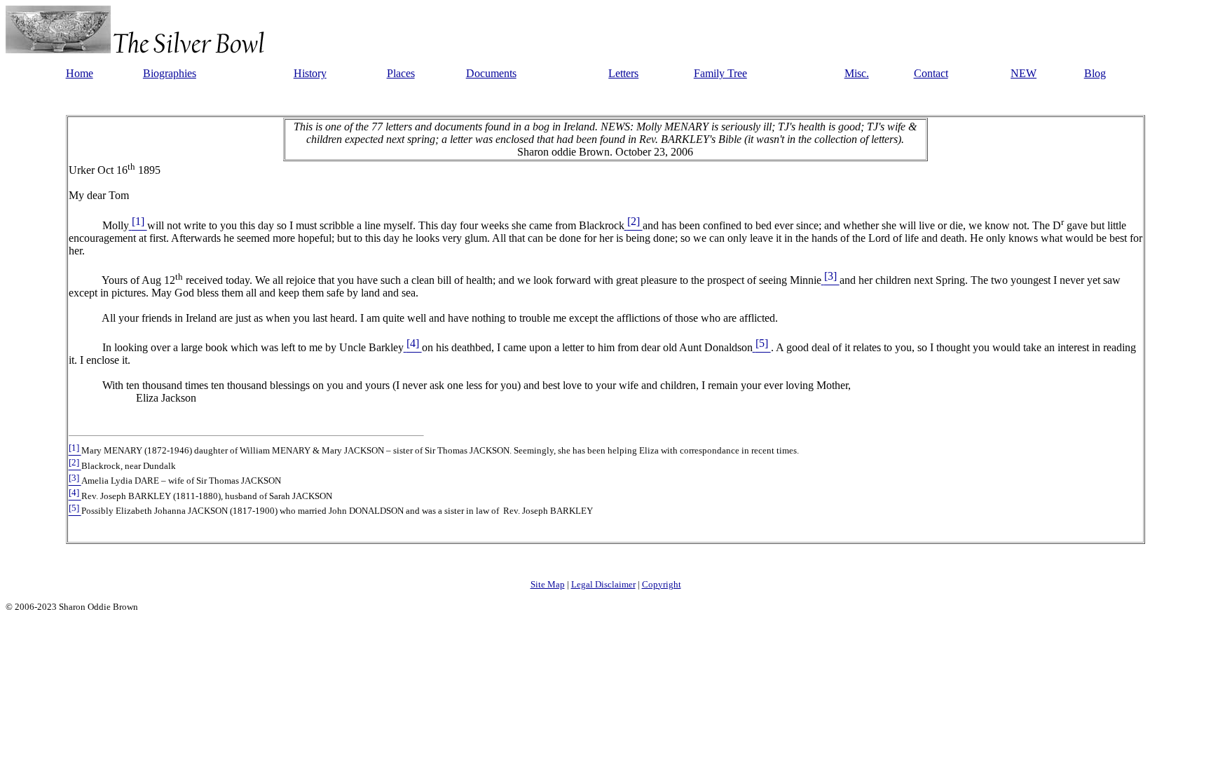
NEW (1023, 73)
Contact (931, 73)
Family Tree (720, 73)
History (310, 73)
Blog (1095, 73)
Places (401, 73)
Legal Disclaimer (603, 584)
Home (79, 73)
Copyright (661, 584)
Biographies (169, 73)
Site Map (548, 584)
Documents (491, 73)
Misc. (856, 73)
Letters (623, 73)
